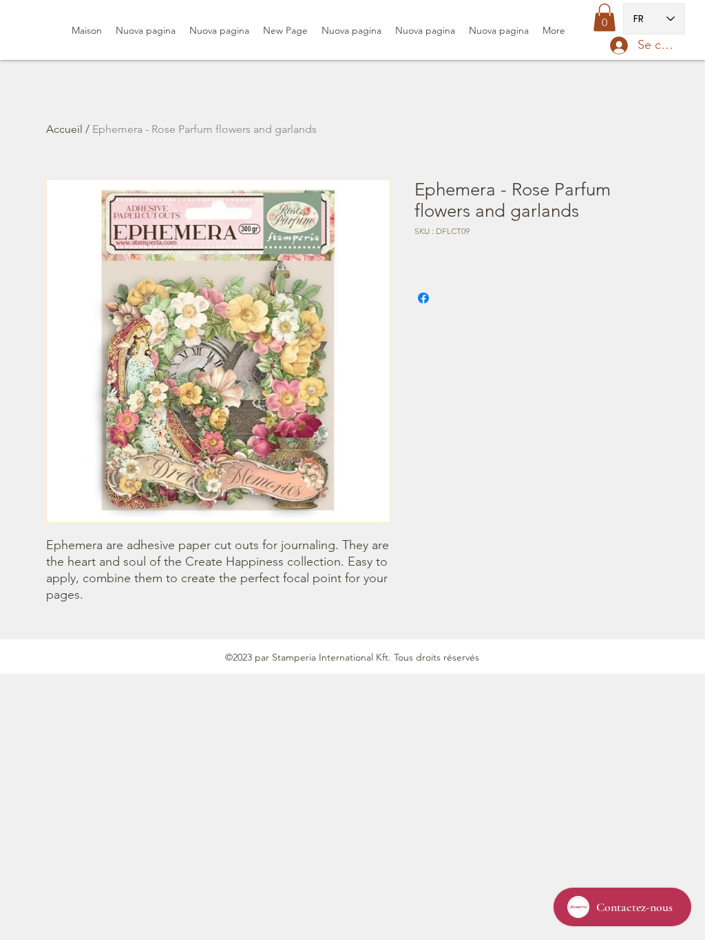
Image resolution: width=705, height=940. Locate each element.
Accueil (64, 129)
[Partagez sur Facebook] (423, 298)
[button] (604, 17)
